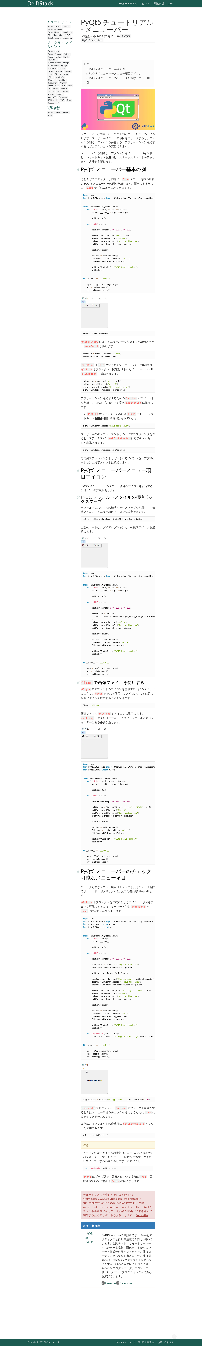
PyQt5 (67, 35)
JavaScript (67, 32)
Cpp (66, 74)
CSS (57, 85)
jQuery (51, 80)
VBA (62, 100)
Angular (63, 83)
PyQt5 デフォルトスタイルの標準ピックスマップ (117, 499)
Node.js (64, 88)
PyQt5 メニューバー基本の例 (107, 68)
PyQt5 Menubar (92, 40)
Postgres (63, 97)
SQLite (51, 100)
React (50, 85)
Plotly (50, 71)
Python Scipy (53, 51)
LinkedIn (110, 1283)
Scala (69, 100)
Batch (66, 57)
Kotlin (55, 88)
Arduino (51, 94)
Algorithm (67, 38)
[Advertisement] (11, 53)
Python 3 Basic (54, 26)
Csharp (51, 91)
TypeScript (52, 83)
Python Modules (55, 29)
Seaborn (58, 71)
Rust (58, 91)
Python (67, 54)
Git (49, 35)
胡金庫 (88, 36)
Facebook (126, 1283)
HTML (50, 77)
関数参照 (159, 3)
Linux (50, 74)
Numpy (66, 62)
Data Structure (54, 38)
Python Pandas (54, 62)
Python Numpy (54, 32)
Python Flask (53, 65)
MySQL (60, 94)
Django (64, 65)
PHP (63, 85)
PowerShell (52, 60)
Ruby (65, 91)
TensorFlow (61, 80)
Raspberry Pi (53, 103)
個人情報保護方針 (146, 1342)
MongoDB (52, 97)
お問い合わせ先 (165, 1342)
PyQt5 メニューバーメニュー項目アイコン (115, 73)
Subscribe (142, 1215)
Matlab (68, 71)
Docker (62, 68)
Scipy (50, 115)
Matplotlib (57, 35)
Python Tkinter (54, 57)
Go (49, 88)
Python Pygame (54, 54)
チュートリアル (128, 3)
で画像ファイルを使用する (112, 682)
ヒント (146, 3)
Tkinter (66, 26)
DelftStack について (125, 1342)
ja (169, 3)
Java (70, 85)
